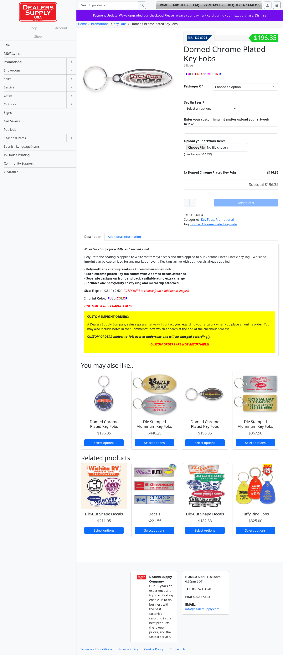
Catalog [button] (244, 5)
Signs (8, 113)
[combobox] (108, 5)
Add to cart (246, 203)
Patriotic (10, 129)
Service (9, 87)
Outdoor (10, 104)
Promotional (100, 24)
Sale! (7, 45)
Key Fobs (120, 24)
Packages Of (193, 86)
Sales (7, 79)
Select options (104, 443)
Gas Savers (12, 121)
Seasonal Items (15, 138)
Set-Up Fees (194, 102)
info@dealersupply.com (202, 609)
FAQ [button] (196, 5)
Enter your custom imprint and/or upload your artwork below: (226, 121)
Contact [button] (213, 5)
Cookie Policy (153, 649)
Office (8, 96)
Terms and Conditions (96, 649)
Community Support (18, 163)
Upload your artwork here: (204, 141)
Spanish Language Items (22, 146)
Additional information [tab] (124, 237)
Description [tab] (92, 237)
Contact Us (178, 649)
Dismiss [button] (260, 15)
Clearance (11, 172)
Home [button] (163, 5)
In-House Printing (17, 155)
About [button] (180, 5)
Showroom (12, 70)
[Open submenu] (71, 62)
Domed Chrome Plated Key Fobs (213, 224)
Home (82, 24)
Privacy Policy (128, 649)
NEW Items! (12, 53)
